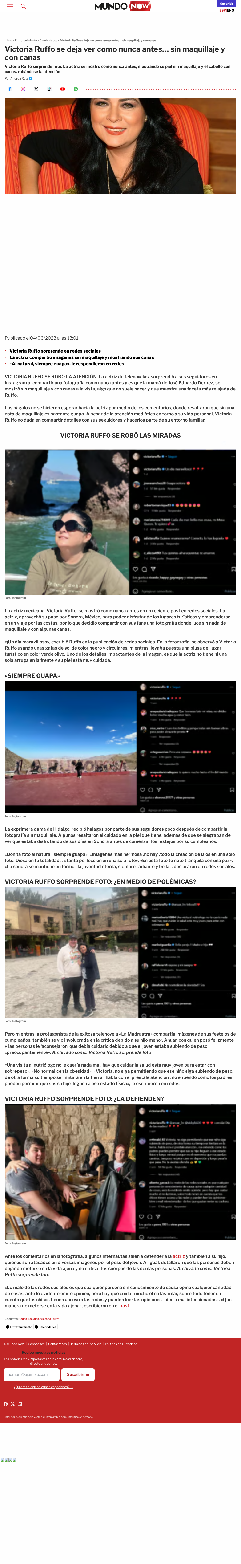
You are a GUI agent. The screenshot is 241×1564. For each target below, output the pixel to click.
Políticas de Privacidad (121, 1344)
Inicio (8, 40)
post (124, 1305)
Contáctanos (57, 1344)
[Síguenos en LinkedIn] (20, 1404)
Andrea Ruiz (19, 78)
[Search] (23, 6)
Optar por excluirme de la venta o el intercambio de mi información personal (48, 1416)
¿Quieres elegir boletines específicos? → (43, 1387)
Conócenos (36, 1344)
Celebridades (48, 40)
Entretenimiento (26, 40)
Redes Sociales (28, 1318)
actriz (179, 1256)
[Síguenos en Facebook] (6, 1404)
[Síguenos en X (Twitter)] (13, 1404)
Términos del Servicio (85, 1344)
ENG (230, 10)
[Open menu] (10, 6)
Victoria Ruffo (49, 1318)
